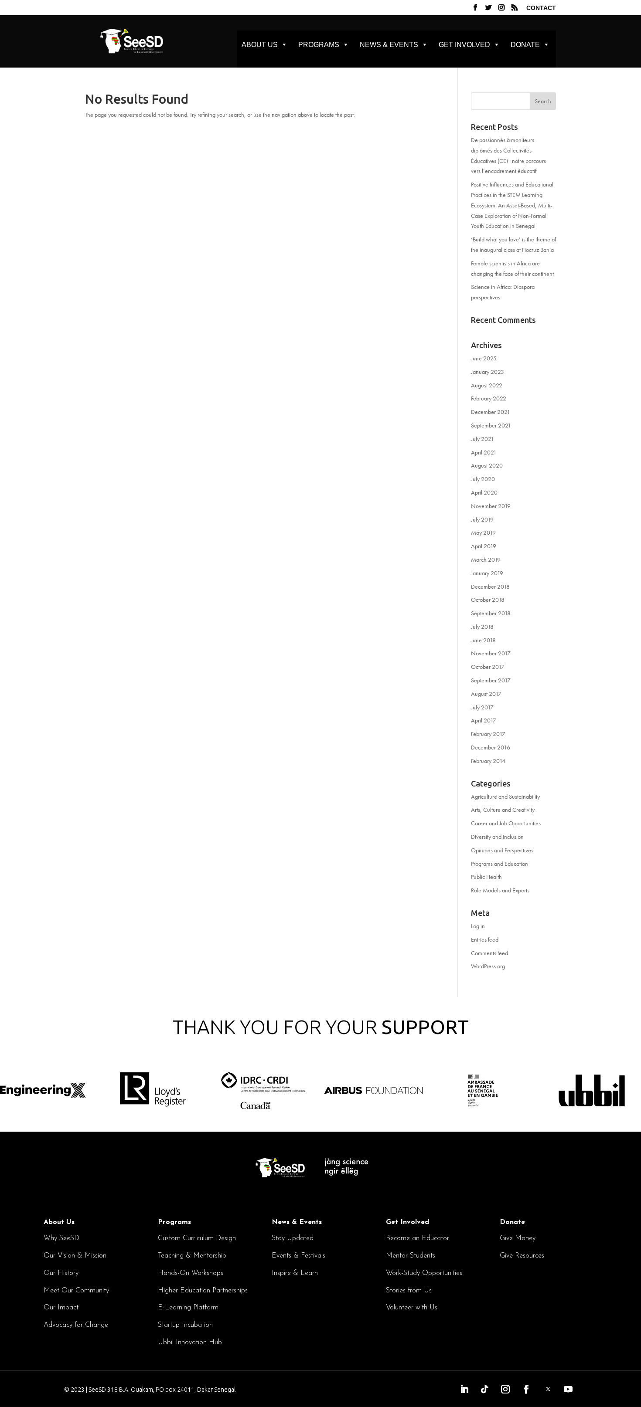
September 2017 (491, 680)
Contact (541, 8)
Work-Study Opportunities (424, 1273)
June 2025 (484, 358)
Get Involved (407, 1222)
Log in (478, 926)
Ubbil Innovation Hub (190, 1342)
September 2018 (491, 613)
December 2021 (490, 412)
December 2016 (490, 747)
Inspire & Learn (295, 1273)
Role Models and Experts (500, 890)
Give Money (517, 1238)
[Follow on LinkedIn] (464, 1389)
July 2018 (482, 627)
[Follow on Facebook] (526, 1389)
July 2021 (482, 439)
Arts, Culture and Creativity (503, 810)
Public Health (486, 877)
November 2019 (491, 506)
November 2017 (491, 653)
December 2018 (490, 586)
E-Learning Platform (188, 1307)
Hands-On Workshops (190, 1273)
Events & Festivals (298, 1255)
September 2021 (491, 425)
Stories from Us (409, 1290)
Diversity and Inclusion (497, 837)
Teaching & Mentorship (192, 1255)
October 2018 (488, 599)
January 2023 (487, 372)
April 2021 (484, 452)
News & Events (297, 1222)
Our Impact (61, 1307)
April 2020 (484, 492)
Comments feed (489, 953)
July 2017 (482, 707)
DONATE (525, 44)
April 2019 (483, 546)
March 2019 (486, 559)
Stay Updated (293, 1238)
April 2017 (483, 720)
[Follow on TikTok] (485, 1389)
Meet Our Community (76, 1290)
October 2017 (488, 667)
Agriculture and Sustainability (505, 796)
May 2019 (483, 532)
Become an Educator (417, 1238)
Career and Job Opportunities (506, 823)
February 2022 (488, 398)
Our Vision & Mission (75, 1255)
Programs (174, 1222)
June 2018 (483, 640)
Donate (512, 1222)
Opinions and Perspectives (502, 850)
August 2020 (487, 465)
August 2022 (486, 385)
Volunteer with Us (411, 1307)
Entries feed (484, 939)
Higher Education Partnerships (203, 1290)
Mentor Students (410, 1255)
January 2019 (487, 573)
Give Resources (522, 1255)
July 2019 (482, 519)
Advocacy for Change (76, 1325)
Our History (61, 1273)
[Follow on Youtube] (568, 1389)
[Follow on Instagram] (505, 1389)
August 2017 (486, 694)
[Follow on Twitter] (548, 1389)
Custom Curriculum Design (197, 1238)
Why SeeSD (61, 1238)
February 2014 (488, 761)
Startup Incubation (185, 1325)
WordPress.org (488, 966)
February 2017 (488, 734)
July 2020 (483, 479)
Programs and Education (499, 864)
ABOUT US (260, 44)
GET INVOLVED (464, 44)
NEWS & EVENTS (389, 44)
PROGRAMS (318, 44)
